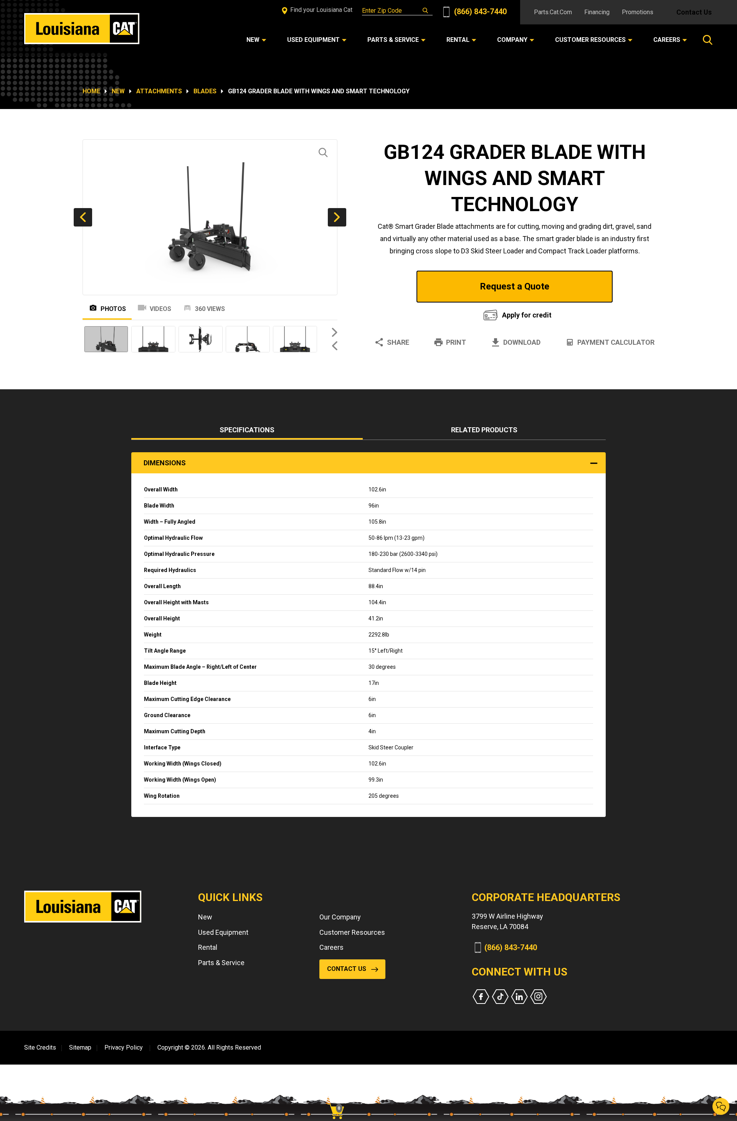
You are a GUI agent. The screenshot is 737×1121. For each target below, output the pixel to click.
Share (398, 342)
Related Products (484, 430)
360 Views (210, 308)
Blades (204, 91)
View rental (420, 313)
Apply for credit (527, 315)
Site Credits (40, 1047)
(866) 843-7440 (479, 11)
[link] (338, 1098)
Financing (597, 12)
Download (521, 342)
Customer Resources (352, 932)
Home (91, 91)
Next (337, 217)
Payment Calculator (615, 342)
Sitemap (80, 1047)
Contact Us (694, 12)
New (118, 91)
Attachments (159, 91)
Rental (207, 947)
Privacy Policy (123, 1047)
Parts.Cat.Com (553, 12)
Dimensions (165, 463)
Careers (331, 947)
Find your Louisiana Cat (320, 9)
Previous (83, 217)
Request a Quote (514, 286)
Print (456, 342)
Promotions (637, 12)
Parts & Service (221, 963)
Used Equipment (223, 932)
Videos (160, 308)
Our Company (340, 917)
